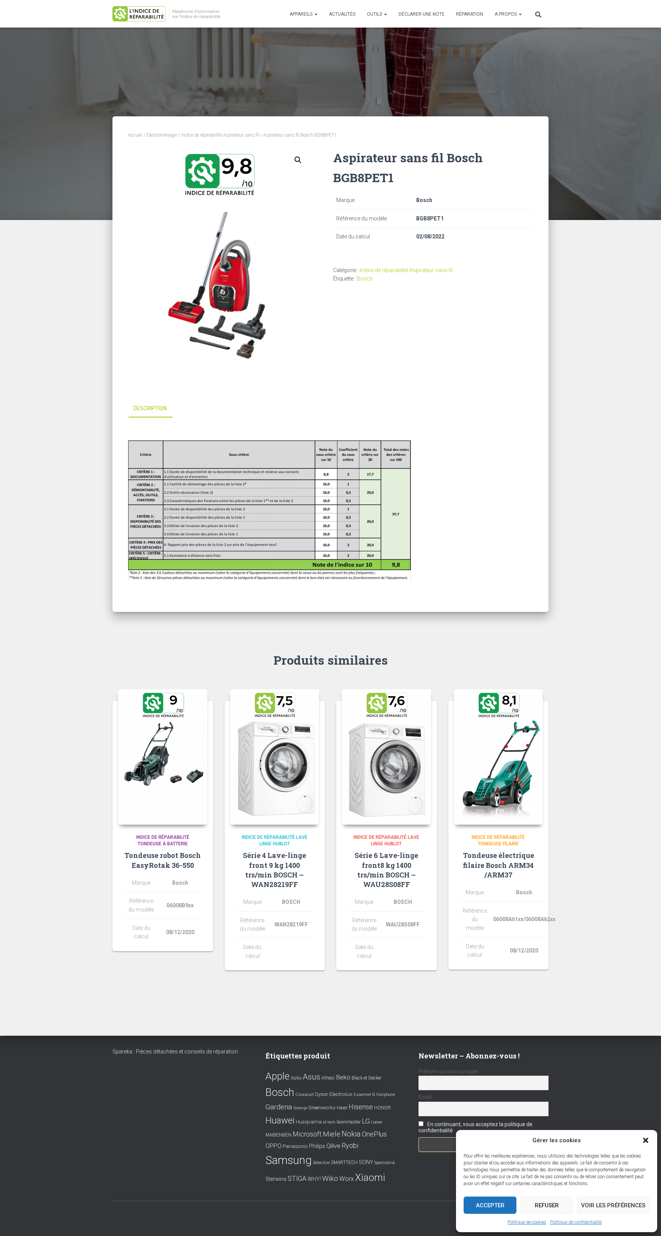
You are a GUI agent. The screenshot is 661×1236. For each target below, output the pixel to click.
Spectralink (384, 1162)
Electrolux (340, 1094)
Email (425, 1097)
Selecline (321, 1162)
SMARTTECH (344, 1162)
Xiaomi (370, 1177)
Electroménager (162, 135)
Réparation (469, 14)
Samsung (288, 1160)
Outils (375, 14)
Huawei (280, 1120)
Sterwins (276, 1179)
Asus (311, 1076)
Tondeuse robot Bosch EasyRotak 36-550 (162, 860)
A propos (506, 14)
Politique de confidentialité (576, 1222)
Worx (346, 1178)
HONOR (382, 1107)
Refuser (547, 1205)
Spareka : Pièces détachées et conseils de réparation (175, 1051)
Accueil (135, 135)
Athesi (328, 1078)
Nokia (351, 1133)
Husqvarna (309, 1122)
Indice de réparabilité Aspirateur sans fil (220, 135)
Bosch (365, 279)
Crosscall (304, 1094)
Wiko (330, 1178)
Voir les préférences (613, 1205)
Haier (342, 1107)
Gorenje (300, 1108)
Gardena (278, 1107)
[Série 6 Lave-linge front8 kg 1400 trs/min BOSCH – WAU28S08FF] (386, 757)
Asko (296, 1078)
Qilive (333, 1146)
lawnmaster (349, 1122)
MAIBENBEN (278, 1135)
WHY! (314, 1179)
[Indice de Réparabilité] (169, 14)
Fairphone (385, 1094)
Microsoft (307, 1134)
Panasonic (295, 1146)
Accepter (490, 1205)
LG (366, 1121)
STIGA (297, 1178)
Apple (277, 1076)
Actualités (342, 14)
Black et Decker (366, 1078)
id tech (329, 1122)
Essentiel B (364, 1094)
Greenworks (321, 1107)
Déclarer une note (421, 14)
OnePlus (374, 1134)
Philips (317, 1146)
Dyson (321, 1094)
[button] (646, 1140)
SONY (366, 1162)
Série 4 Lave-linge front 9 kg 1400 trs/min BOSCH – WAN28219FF (274, 870)
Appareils (302, 14)
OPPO (273, 1146)
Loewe (376, 1122)
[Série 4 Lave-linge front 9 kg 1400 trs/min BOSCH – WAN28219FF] (274, 757)
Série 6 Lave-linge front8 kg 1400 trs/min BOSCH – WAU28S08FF (386, 870)
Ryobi (350, 1145)
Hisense (360, 1107)
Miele (331, 1134)
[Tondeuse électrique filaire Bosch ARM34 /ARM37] (498, 757)
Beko (343, 1077)
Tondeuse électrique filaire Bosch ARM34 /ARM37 (498, 865)
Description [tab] (150, 408)
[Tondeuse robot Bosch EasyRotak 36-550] (162, 757)
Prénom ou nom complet (448, 1071)
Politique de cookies (527, 1222)
